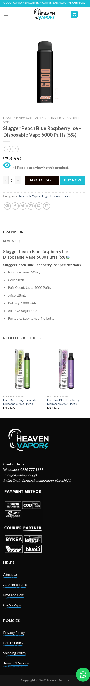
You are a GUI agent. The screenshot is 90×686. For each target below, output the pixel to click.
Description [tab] (13, 232)
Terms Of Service (16, 663)
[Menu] (6, 14)
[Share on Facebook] (15, 206)
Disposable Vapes (30, 118)
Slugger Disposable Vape (56, 196)
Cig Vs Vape (12, 605)
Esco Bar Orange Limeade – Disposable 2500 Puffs (21, 402)
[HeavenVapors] (45, 14)
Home (7, 118)
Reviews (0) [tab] (11, 241)
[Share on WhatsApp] (7, 206)
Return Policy (13, 642)
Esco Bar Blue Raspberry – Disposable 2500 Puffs (64, 402)
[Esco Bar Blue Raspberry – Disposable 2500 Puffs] (67, 369)
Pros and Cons (14, 595)
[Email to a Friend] (31, 206)
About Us (10, 574)
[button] (83, 675)
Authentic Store (15, 584)
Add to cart (41, 180)
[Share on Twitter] (23, 206)
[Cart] (74, 14)
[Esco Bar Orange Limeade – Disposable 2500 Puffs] (23, 369)
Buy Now (72, 180)
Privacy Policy (14, 632)
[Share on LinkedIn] (46, 206)
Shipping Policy (14, 653)
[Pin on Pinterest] (38, 206)
